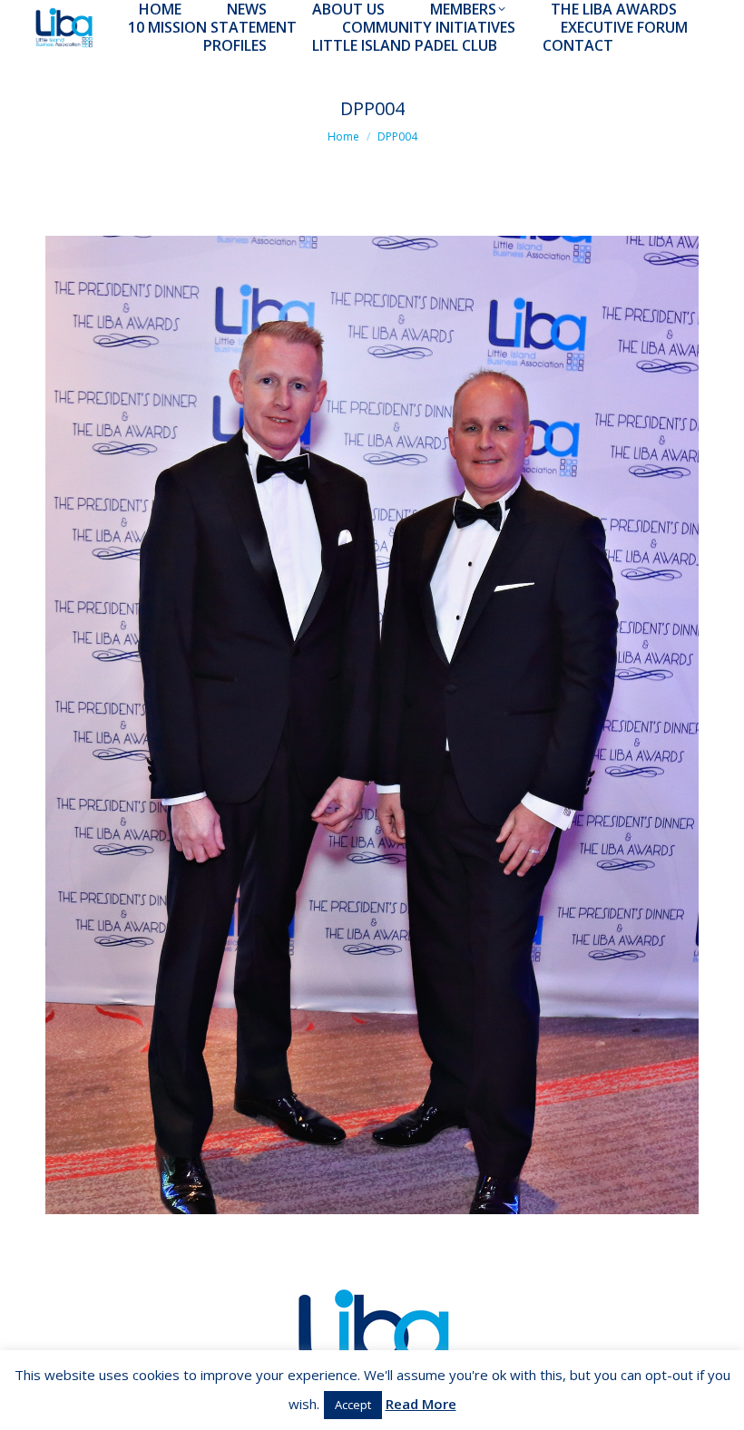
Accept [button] (353, 1404)
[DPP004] (372, 725)
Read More (421, 1404)
